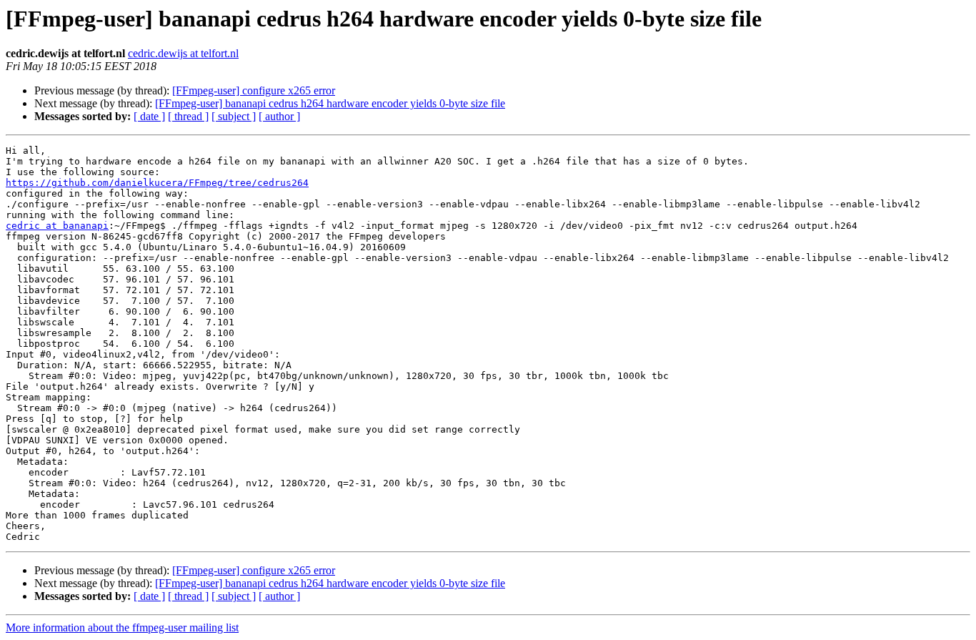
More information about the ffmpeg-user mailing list (122, 627)
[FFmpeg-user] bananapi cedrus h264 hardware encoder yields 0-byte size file (330, 103)
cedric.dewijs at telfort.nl (183, 53)
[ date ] (149, 116)
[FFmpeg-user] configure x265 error (253, 90)
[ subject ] (233, 116)
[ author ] (279, 116)
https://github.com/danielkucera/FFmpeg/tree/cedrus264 (157, 182)
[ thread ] (188, 116)
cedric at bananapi (57, 225)
